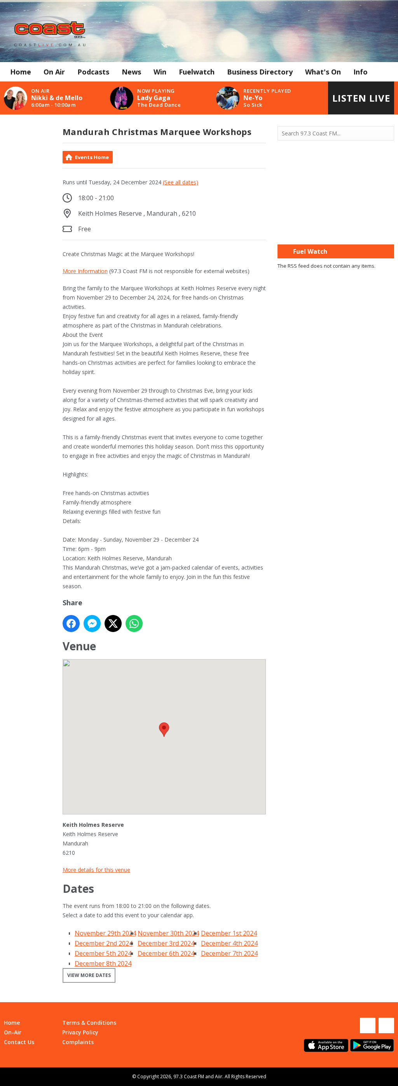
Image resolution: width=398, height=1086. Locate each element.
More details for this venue (96, 869)
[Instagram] (386, 1025)
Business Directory (260, 71)
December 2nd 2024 (104, 943)
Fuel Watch (310, 251)
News (131, 71)
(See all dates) (180, 182)
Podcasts (93, 71)
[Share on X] (113, 623)
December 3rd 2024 (166, 943)
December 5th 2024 (103, 953)
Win (160, 71)
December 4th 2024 (229, 943)
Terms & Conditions (89, 1022)
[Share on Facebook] (71, 623)
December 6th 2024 (166, 953)
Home (20, 71)
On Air (54, 71)
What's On (323, 71)
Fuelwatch (197, 71)
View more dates (89, 975)
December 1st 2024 (229, 933)
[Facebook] (367, 1025)
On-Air (12, 1032)
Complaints (78, 1042)
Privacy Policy (80, 1032)
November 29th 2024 (105, 933)
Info (360, 71)
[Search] (387, 133)
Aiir (218, 1076)
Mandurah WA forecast (336, 229)
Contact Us (19, 1042)
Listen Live (361, 98)
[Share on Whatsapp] (134, 623)
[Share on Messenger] (92, 623)
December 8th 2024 (103, 963)
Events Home (92, 157)
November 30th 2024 (168, 933)
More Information (85, 271)
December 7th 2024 (229, 953)
